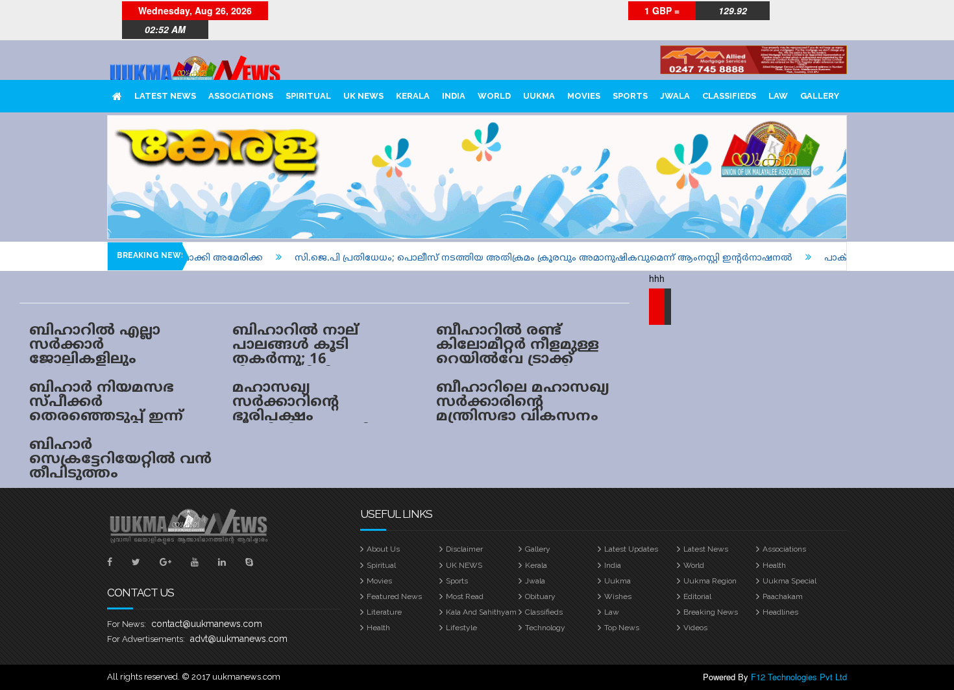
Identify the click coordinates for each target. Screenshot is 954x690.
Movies (583, 96)
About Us (383, 549)
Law (778, 96)
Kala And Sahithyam (481, 612)
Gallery (819, 96)
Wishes (617, 596)
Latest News (165, 96)
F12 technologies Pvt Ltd (799, 677)
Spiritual (308, 96)
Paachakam (783, 596)
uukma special (789, 580)
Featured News (394, 596)
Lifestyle (461, 627)
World (494, 96)
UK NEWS (363, 96)
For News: (126, 624)
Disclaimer (464, 549)
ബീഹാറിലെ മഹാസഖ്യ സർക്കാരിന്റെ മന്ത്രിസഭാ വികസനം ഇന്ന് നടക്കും (522, 409)
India (453, 96)
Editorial (697, 596)
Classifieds (729, 96)
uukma (539, 96)
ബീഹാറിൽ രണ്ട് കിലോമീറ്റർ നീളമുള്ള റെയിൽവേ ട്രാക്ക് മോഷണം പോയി (517, 352)
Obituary (540, 596)
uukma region (710, 580)
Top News (621, 627)
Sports (630, 96)
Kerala (413, 96)
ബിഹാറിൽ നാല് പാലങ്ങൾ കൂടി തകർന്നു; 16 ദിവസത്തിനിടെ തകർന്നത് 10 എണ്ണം (310, 359)
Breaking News (710, 612)
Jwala (675, 96)
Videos (695, 627)
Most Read (464, 596)
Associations (240, 96)
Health (774, 565)
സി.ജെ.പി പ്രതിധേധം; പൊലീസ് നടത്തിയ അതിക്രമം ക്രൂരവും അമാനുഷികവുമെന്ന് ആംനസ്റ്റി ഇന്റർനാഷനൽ (524, 258)
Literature (384, 612)
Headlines (780, 612)
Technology (545, 627)
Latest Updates (631, 549)
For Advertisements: (146, 639)
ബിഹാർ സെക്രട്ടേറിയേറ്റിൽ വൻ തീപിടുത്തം (120, 460)
